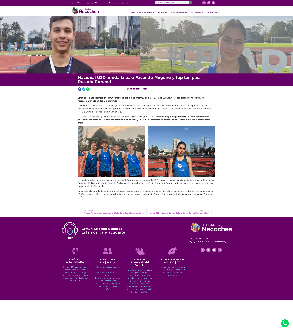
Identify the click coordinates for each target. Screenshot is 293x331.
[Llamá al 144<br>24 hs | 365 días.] (107, 251)
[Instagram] (213, 2)
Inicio (132, 13)
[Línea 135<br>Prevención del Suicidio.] (140, 251)
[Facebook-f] (204, 2)
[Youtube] (208, 2)
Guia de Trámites (179, 13)
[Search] (190, 2)
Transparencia (196, 13)
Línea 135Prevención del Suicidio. (140, 262)
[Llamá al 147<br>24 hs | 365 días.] (75, 251)
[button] (79, 89)
